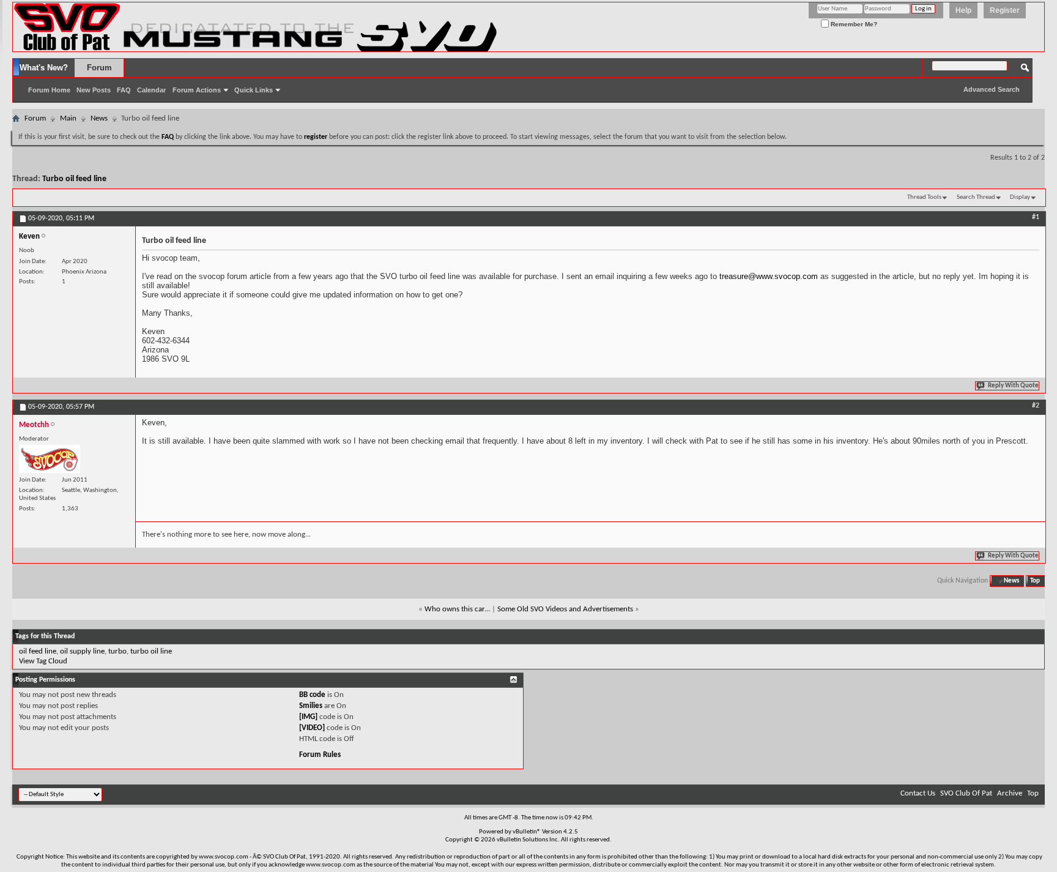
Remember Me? (853, 24)
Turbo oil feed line (74, 179)
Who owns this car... (457, 609)
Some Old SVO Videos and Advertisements (565, 609)
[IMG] (308, 717)
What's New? (44, 67)
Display (1020, 197)
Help (963, 10)
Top (1035, 581)
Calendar (151, 90)
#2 (1035, 405)
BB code (312, 695)
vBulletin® (527, 832)
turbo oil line (151, 651)
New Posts (93, 90)
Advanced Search (991, 89)
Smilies (310, 706)
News (99, 118)
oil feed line (37, 651)
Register (1005, 10)
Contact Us (917, 793)
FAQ (124, 90)
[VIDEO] (312, 728)
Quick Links (253, 90)
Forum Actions (196, 90)
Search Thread (976, 197)
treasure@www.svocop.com (768, 276)
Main (68, 118)
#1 (1035, 217)
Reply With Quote (1013, 385)
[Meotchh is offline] (49, 459)
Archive (1009, 793)
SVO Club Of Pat (966, 793)
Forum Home (49, 90)
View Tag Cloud (43, 661)
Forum (99, 67)
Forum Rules (320, 755)
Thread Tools (924, 197)
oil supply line (82, 651)
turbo (117, 651)
